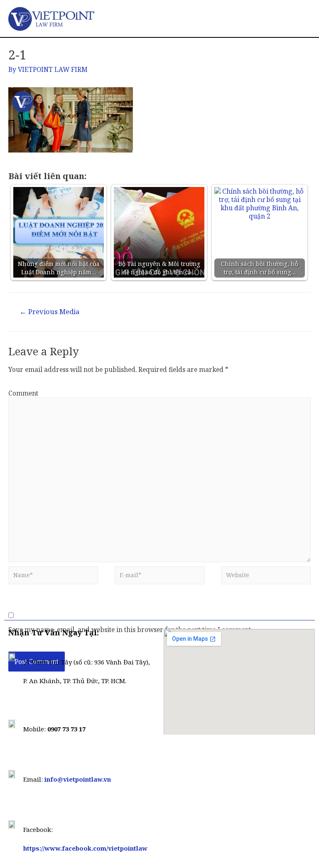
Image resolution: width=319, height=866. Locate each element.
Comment (23, 393)
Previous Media (49, 311)
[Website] (266, 577)
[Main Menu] (301, 18)
